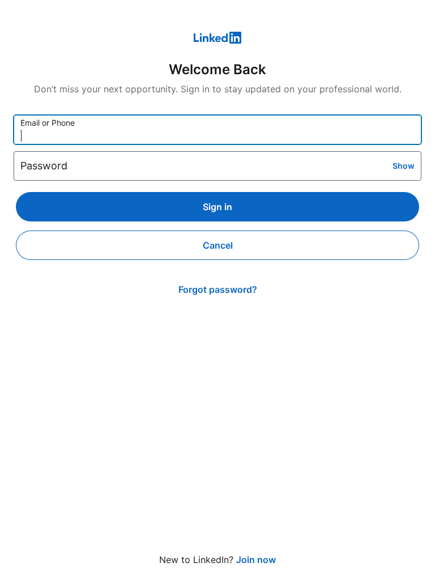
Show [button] (404, 165)
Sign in (217, 206)
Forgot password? (217, 289)
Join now (256, 559)
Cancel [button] (218, 245)
